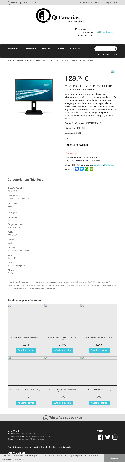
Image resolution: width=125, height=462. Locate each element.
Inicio (11, 61)
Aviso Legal (40, 446)
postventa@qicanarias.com (37, 436)
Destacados (30, 48)
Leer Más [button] (19, 459)
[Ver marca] (114, 71)
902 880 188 (31, 433)
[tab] (28, 179)
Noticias (60, 48)
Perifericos (22, 61)
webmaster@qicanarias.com (33, 439)
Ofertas (46, 48)
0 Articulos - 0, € (108, 54)
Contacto (75, 48)
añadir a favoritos (78, 144)
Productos (13, 48)
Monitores (35, 61)
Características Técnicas (25, 179)
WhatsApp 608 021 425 (24, 2)
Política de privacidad (60, 446)
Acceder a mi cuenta (89, 2)
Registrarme (111, 2)
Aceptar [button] (114, 458)
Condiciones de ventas (20, 446)
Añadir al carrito (26, 350)
